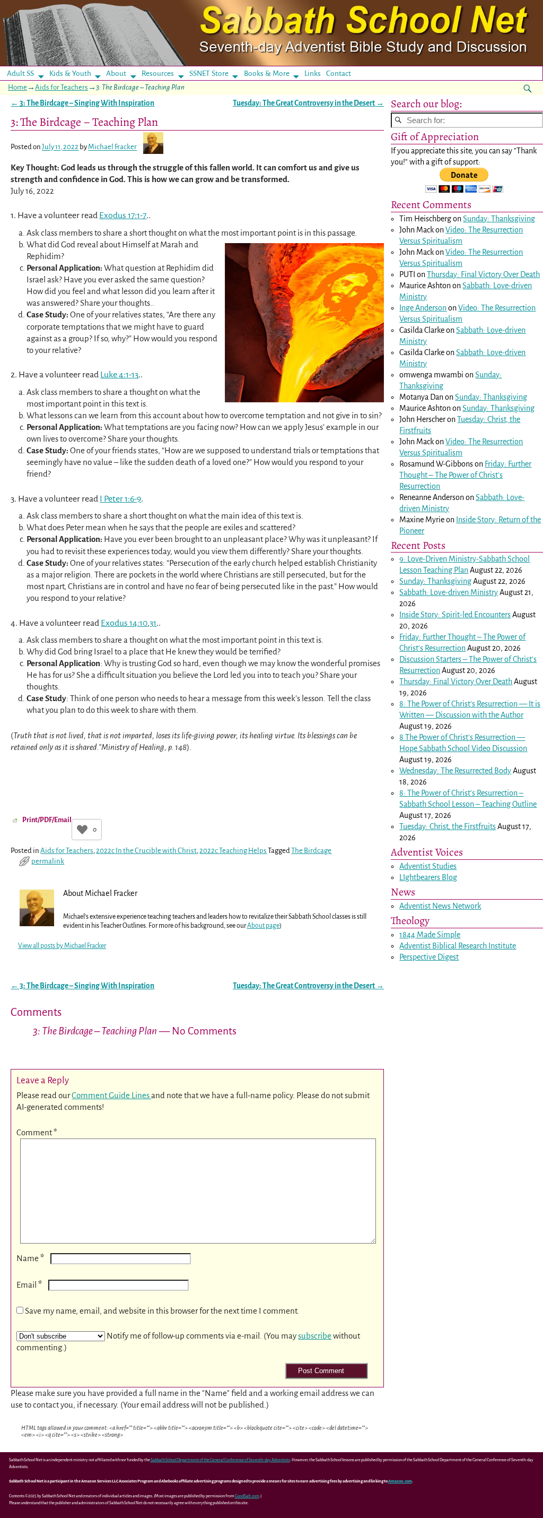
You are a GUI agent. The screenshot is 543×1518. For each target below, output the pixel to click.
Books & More (267, 73)
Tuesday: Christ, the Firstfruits (447, 826)
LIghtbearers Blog (428, 877)
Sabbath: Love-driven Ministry (448, 592)
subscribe (314, 1335)
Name (30, 1258)
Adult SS (20, 73)
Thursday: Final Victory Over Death (483, 274)
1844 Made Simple (429, 934)
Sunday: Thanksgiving (499, 218)
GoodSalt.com (247, 1496)
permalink (47, 861)
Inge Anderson (422, 308)
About (116, 73)
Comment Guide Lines (111, 1095)
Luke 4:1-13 (119, 375)
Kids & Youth (70, 73)
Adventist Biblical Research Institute (457, 946)
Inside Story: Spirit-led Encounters (455, 614)
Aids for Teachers (61, 87)
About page (263, 925)
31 (153, 623)
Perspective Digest (429, 957)
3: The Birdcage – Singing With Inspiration (82, 103)
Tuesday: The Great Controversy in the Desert (308, 103)
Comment (36, 1132)
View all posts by (62, 946)
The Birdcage (311, 851)
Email (29, 1284)
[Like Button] (82, 830)
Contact (338, 73)
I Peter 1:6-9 (120, 499)
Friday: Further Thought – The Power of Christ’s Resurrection (465, 475)
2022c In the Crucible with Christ (146, 851)
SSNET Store (209, 73)
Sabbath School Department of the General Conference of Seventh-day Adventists (220, 1459)
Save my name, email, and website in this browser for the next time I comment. (162, 1310)
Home (17, 87)
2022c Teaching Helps (233, 851)
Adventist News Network (440, 906)
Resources (158, 73)
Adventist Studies (428, 866)
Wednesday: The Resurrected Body (455, 770)
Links (315, 73)
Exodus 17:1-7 (122, 215)
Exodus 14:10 (124, 623)
